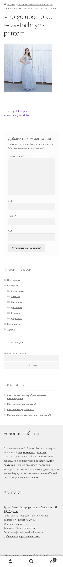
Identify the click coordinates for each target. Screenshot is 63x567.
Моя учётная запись (10, 561)
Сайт (11, 231)
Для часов (16, 307)
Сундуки (15, 313)
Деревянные (17, 291)
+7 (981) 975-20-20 (25, 519)
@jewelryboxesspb (26, 528)
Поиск (31, 561)
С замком (15, 296)
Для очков (16, 302)
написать (21, 524)
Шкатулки (12, 285)
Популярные (13, 280)
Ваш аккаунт (31, 477)
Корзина (48, 558)
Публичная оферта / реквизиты (22, 536)
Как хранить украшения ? (20, 409)
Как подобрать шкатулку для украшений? (29, 415)
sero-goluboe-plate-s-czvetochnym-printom (17, 113)
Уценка (11, 329)
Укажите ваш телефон (15, 353)
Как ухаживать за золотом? (21, 404)
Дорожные (16, 318)
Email (12, 215)
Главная (11, 4)
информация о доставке (32, 452)
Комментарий (17, 156)
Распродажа (13, 324)
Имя (11, 200)
